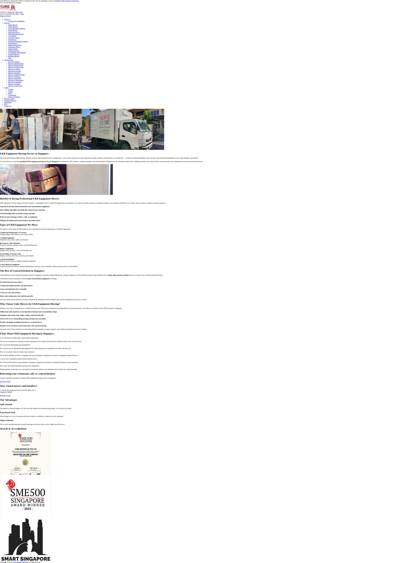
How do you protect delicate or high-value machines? (17, 352)
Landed (10, 89)
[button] (197, 338)
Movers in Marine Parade (16, 75)
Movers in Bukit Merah (15, 64)
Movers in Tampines (14, 82)
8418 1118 (11, 12)
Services (7, 23)
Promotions (7, 102)
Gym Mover (12, 36)
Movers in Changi (14, 69)
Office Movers (13, 27)
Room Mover (12, 43)
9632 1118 (19, 12)
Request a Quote (5, 16)
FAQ (5, 104)
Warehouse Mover (14, 47)
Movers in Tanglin (14, 84)
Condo (10, 91)
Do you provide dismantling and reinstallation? (15, 345)
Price (9, 58)
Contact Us (7, 106)
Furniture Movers (13, 54)
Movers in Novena (14, 76)
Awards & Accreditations (16, 21)
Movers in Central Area (15, 67)
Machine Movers (13, 56)
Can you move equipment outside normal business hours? (18, 359)
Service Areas (8, 60)
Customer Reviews (10, 100)
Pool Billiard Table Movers (17, 52)
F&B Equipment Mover (16, 34)
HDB (10, 93)
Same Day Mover (14, 38)
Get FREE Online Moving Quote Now (66, 1)
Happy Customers (14, 97)
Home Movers (13, 25)
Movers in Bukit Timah (15, 65)
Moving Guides (9, 99)
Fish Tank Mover (13, 32)
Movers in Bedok (13, 62)
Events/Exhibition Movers (16, 28)
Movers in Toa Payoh (15, 86)
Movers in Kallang (14, 73)
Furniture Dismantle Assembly (18, 41)
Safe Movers (12, 40)
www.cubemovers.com (20, 562)
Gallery (6, 88)
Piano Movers (12, 30)
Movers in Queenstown (15, 80)
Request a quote (5, 395)
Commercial (12, 95)
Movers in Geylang (14, 71)
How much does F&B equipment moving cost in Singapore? (19, 366)
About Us (7, 19)
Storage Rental (13, 49)
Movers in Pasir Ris (14, 78)
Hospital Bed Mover (14, 45)
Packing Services (13, 51)
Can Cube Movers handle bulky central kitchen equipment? (19, 338)
